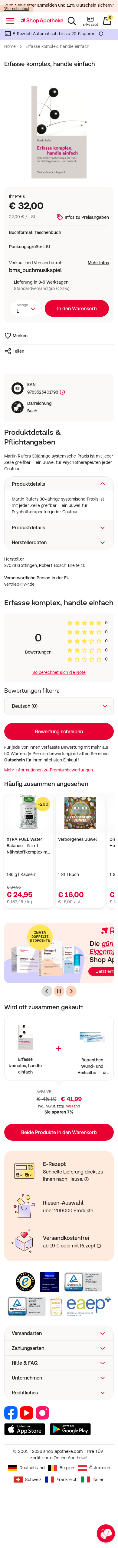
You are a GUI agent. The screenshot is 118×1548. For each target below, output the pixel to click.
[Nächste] (71, 991)
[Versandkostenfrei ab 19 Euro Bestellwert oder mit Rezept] (99, 1245)
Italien (99, 1479)
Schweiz (33, 1479)
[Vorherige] (46, 991)
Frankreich (67, 1479)
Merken (20, 335)
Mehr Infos (98, 262)
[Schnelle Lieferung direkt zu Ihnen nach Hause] (86, 1179)
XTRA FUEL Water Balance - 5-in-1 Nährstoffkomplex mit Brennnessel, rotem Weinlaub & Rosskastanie (28, 846)
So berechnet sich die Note (59, 672)
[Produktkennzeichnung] (61, 392)
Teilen (18, 351)
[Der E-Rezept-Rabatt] (101, 34)
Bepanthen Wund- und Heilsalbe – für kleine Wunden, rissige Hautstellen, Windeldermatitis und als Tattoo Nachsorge (92, 1066)
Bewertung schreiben (59, 731)
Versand (73, 1106)
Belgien (67, 1467)
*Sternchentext (16, 9)
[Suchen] (71, 21)
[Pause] (59, 991)
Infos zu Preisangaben (87, 217)
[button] (59, 484)
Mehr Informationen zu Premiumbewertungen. (49, 769)
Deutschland (31, 1467)
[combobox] (25, 308)
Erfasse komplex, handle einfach (25, 1065)
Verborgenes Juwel (77, 839)
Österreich (99, 1467)
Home (10, 46)
